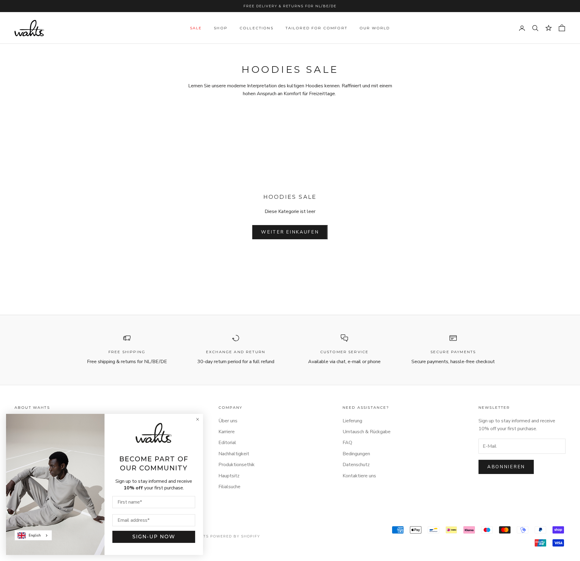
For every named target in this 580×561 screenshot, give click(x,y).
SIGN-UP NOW (153, 537)
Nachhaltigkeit (233, 453)
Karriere (226, 431)
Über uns (227, 421)
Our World (374, 28)
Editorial (227, 442)
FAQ (347, 442)
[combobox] (33, 535)
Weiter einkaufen (290, 232)
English (35, 535)
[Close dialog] (198, 419)
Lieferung (352, 421)
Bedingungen (356, 453)
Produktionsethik (236, 464)
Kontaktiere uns (359, 475)
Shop (220, 28)
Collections (256, 28)
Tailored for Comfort (316, 28)
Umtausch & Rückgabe (367, 431)
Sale (196, 28)
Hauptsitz (229, 475)
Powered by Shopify (235, 536)
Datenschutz (356, 464)
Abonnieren (506, 467)
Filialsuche (229, 486)
